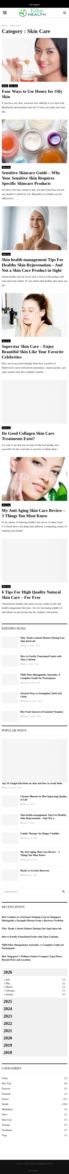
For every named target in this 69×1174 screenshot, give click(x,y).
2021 (8, 1030)
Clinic (5, 1078)
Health (5, 86)
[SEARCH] (63, 891)
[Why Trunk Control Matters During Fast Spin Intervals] (10, 642)
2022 (8, 1023)
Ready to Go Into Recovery (34, 870)
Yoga (4, 1135)
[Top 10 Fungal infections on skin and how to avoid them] (34, 761)
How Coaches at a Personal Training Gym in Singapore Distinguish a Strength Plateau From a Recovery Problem (33, 918)
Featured (6, 1093)
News (4, 1114)
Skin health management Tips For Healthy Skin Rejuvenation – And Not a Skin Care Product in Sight (33, 265)
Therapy (6, 1124)
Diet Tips (6, 1083)
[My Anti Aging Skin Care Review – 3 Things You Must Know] (10, 856)
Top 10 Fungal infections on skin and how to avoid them (32, 783)
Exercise (6, 1088)
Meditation (7, 1109)
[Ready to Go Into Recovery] (10, 875)
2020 (8, 1038)
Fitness (5, 1099)
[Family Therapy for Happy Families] (10, 838)
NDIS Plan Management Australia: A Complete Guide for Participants (33, 946)
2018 (8, 1052)
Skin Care (13, 86)
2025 (8, 1001)
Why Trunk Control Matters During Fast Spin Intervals (32, 928)
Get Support (34, 4)
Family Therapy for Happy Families (39, 833)
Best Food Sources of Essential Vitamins (41, 712)
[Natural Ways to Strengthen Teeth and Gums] (10, 698)
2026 (8, 972)
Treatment (7, 1130)
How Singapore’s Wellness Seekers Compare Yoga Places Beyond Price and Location (32, 958)
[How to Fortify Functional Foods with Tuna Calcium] (10, 661)
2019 (8, 1045)
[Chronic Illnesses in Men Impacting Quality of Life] (10, 801)
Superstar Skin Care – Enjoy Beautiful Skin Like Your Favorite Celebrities (33, 351)
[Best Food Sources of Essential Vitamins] (10, 716)
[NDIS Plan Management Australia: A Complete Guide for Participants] (10, 679)
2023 (8, 1016)
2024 (8, 1008)
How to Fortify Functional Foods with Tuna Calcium (30, 936)
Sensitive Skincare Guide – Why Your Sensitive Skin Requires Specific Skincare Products (31, 178)
